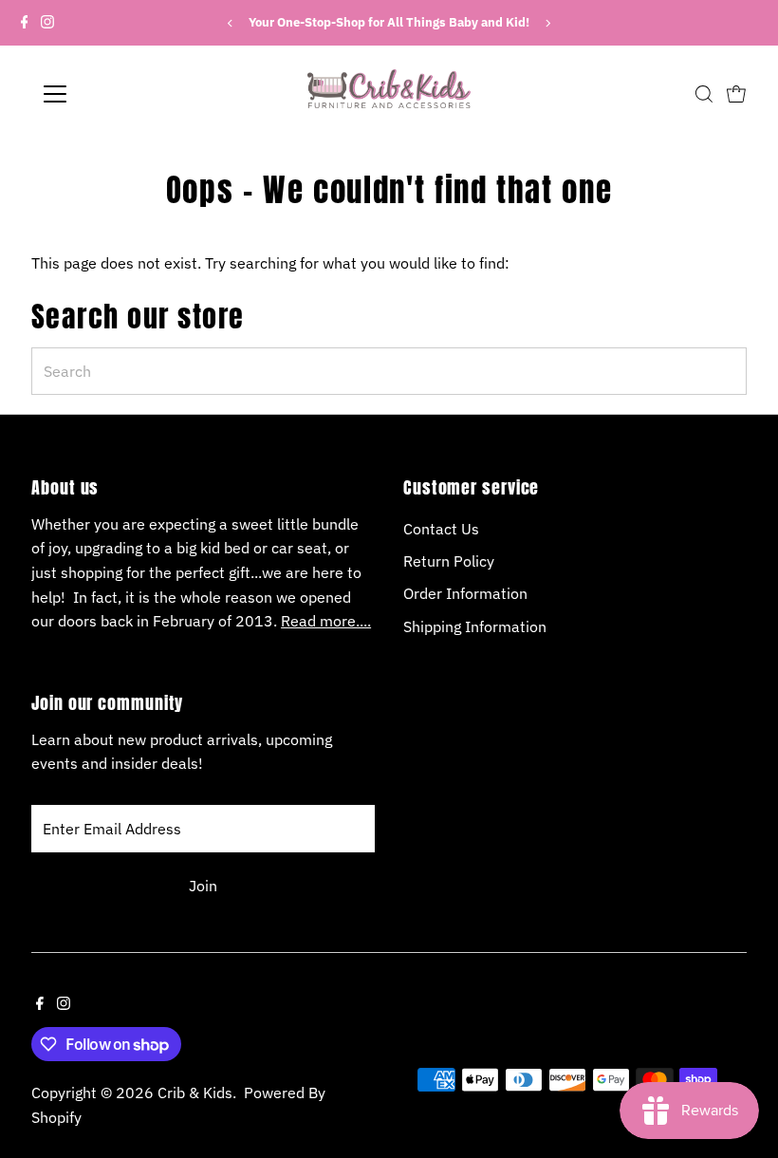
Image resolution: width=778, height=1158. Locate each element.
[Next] (547, 23)
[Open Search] (704, 94)
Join (203, 885)
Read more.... (326, 620)
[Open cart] (736, 94)
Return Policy (448, 560)
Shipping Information (474, 626)
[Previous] (231, 23)
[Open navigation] (116, 94)
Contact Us (441, 528)
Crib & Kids (194, 1092)
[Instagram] (47, 23)
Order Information (465, 593)
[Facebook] (24, 23)
